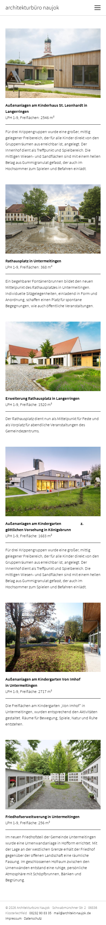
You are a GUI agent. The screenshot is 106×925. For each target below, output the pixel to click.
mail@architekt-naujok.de (72, 913)
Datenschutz (33, 918)
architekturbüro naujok (32, 7)
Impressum (13, 918)
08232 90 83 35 (40, 913)
